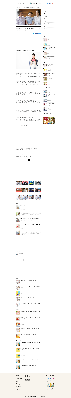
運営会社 (26, 375)
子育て (22, 7)
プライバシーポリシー (28, 376)
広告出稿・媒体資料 (27, 379)
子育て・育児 (19, 7)
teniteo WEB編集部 (21, 253)
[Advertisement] (22, 268)
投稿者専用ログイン (27, 380)
